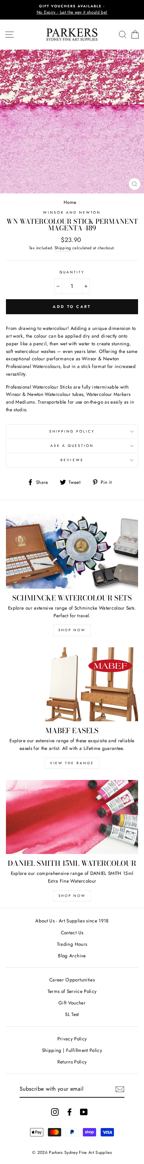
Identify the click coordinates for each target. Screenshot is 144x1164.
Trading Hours (72, 944)
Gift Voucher (72, 1002)
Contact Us (72, 932)
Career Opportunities (72, 979)
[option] (72, 9)
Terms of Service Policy (72, 991)
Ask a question (72, 445)
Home (70, 202)
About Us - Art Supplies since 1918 (72, 920)
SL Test (72, 1014)
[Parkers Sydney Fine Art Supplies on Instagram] (55, 1112)
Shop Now (72, 630)
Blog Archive (72, 955)
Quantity (72, 272)
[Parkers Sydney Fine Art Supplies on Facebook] (69, 1112)
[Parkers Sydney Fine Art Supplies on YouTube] (84, 1112)
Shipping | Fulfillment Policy (72, 1050)
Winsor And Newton (72, 212)
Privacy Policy (72, 1038)
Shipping (63, 248)
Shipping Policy (72, 431)
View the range (72, 763)
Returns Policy (72, 1061)
